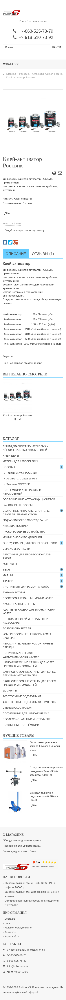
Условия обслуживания (18, 927)
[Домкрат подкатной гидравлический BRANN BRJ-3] (15, 801)
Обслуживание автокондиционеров (29, 499)
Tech (6, 569)
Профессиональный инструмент (27, 719)
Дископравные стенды (19, 603)
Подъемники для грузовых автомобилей (22, 491)
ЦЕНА (6, 213)
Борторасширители (17, 628)
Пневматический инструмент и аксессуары (25, 621)
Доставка (10, 918)
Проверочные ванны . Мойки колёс (28, 598)
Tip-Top (8, 581)
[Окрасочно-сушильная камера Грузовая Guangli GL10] (15, 751)
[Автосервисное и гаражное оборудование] (33, 13)
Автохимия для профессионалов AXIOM (27, 556)
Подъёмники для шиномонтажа (26, 713)
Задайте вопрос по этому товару (24, 230)
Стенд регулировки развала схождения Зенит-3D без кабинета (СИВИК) (46, 771)
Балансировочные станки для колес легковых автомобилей (29, 673)
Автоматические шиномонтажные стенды (28, 645)
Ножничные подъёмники (21, 724)
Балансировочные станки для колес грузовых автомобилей (29, 683)
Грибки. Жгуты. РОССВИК (21, 472)
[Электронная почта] (60, 173)
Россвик (24, 73)
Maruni (8, 575)
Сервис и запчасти (16, 548)
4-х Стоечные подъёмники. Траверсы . (30, 702)
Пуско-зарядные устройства (24, 531)
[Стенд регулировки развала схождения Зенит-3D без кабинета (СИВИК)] (15, 776)
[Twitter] (10, 242)
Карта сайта (12, 936)
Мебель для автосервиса (20, 461)
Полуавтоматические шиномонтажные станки (21, 654)
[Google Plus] (15, 242)
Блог (7, 923)
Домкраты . (10, 690)
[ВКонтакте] (5, 242)
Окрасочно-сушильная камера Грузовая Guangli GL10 (45, 746)
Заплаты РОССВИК (18, 484)
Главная (11, 73)
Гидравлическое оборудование (25, 520)
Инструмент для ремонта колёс (26, 586)
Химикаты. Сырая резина (47, 73)
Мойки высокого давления (22, 537)
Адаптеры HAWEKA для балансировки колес (29, 611)
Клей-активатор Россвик (17, 415)
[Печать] (54, 173)
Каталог (12, 64)
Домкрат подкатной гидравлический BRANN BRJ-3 (44, 796)
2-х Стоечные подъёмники (22, 696)
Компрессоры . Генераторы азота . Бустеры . (28, 636)
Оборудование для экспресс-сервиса (30, 543)
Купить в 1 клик (12, 223)
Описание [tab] (16, 254)
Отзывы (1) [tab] (43, 254)
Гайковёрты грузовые (18, 505)
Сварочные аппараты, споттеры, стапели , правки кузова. (26, 512)
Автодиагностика (15, 525)
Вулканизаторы (14, 592)
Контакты (10, 563)
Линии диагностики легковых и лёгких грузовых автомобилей (26, 448)
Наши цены (11, 455)
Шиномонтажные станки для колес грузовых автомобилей (28, 664)
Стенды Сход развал (17, 707)
